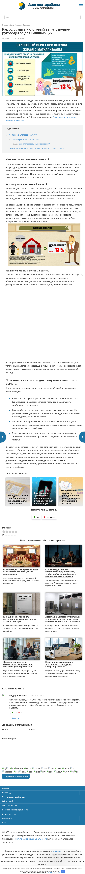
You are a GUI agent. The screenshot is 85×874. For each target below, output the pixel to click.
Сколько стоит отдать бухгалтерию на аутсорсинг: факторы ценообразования (18, 664)
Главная (5, 788)
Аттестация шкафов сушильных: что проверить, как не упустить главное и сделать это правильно (63, 619)
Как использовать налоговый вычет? (34, 144)
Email (32, 729)
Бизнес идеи (7, 793)
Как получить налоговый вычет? (27, 139)
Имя (5, 729)
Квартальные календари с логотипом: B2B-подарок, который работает (59, 664)
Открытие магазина (10, 805)
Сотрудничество (9, 814)
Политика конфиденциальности (15, 810)
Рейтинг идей (7, 801)
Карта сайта (7, 818)
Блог (4, 823)
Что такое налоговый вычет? (22, 135)
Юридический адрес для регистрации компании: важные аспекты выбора (20, 619)
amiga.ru (57, 851)
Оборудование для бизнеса (13, 797)
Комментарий (9, 738)
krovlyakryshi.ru (55, 872)
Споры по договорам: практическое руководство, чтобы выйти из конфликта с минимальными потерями (60, 572)
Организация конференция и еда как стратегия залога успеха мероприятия (20, 571)
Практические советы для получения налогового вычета (36, 148)
